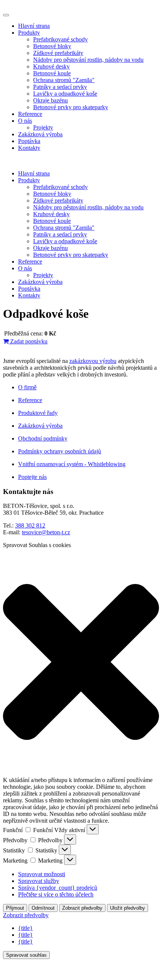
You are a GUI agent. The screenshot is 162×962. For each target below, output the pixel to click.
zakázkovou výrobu (92, 361)
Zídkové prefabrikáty (58, 53)
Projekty (43, 127)
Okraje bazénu (50, 100)
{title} (25, 928)
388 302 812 (30, 525)
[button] (81, 663)
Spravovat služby (38, 881)
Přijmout (15, 908)
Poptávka (29, 141)
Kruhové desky (51, 66)
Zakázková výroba (40, 134)
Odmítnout (43, 908)
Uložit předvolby (127, 908)
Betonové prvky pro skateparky (70, 107)
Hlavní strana (34, 26)
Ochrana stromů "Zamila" (64, 80)
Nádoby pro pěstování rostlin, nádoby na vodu (88, 59)
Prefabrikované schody (60, 39)
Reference (30, 114)
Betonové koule (52, 73)
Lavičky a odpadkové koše (65, 93)
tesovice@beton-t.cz (46, 532)
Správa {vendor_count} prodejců (57, 887)
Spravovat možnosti (41, 874)
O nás (25, 120)
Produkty (29, 32)
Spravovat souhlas (26, 955)
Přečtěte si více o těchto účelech (55, 894)
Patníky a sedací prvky (60, 87)
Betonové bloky (52, 46)
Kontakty (29, 148)
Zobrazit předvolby (82, 908)
